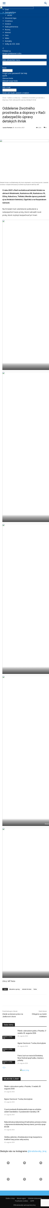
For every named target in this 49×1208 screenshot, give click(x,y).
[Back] (3, 48)
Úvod (4, 98)
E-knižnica (8, 21)
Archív (9, 15)
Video (7, 38)
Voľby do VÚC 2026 (12, 44)
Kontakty (8, 41)
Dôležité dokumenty (35, 1198)
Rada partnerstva (11, 27)
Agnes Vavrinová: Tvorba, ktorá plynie (32, 1043)
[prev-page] (3, 1068)
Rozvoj (7, 29)
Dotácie (8, 24)
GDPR (4, 76)
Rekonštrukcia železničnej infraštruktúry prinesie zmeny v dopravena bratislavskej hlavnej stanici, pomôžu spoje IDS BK (25, 1124)
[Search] (45, 3)
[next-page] (5, 1068)
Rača (35, 989)
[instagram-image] (8, 1163)
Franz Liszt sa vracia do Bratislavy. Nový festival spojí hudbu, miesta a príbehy (30, 1058)
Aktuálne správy (14, 989)
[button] (4, 3)
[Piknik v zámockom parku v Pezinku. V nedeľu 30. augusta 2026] (9, 1034)
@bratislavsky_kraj (37, 1151)
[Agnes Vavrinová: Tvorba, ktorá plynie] (9, 1046)
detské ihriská (26, 989)
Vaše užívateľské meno (11, 60)
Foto (7, 35)
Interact (8, 32)
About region (21, 1198)
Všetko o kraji (10, 1198)
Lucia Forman (7, 127)
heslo (4, 68)
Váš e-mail (6, 87)
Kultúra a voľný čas (14, 98)
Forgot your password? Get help (14, 73)
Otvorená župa (10, 18)
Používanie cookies (21, 1201)
